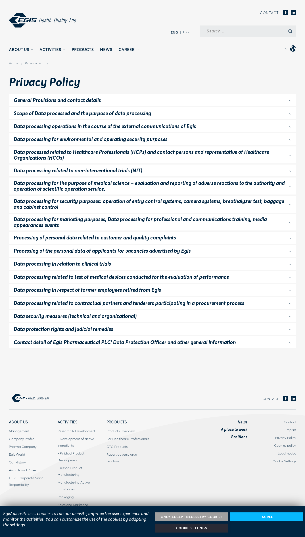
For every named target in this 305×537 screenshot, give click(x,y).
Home (14, 63)
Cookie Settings (191, 528)
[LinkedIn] (293, 13)
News (106, 49)
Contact (269, 12)
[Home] (43, 20)
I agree (266, 517)
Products (83, 49)
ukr (186, 32)
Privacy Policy (36, 63)
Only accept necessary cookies (192, 517)
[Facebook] (285, 13)
